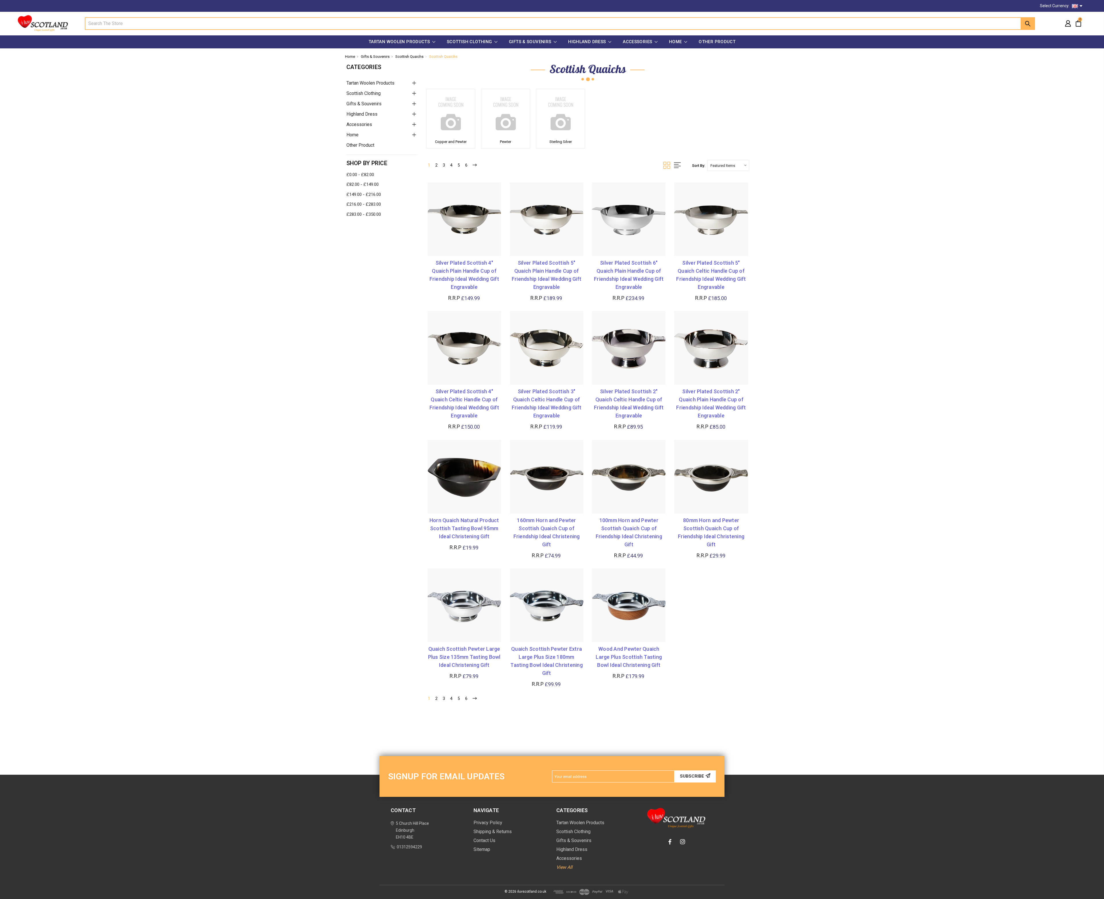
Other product (717, 41)
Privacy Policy (488, 822)
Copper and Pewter (451, 142)
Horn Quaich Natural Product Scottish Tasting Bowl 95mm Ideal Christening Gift (464, 528)
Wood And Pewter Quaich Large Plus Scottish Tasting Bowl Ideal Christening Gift (629, 657)
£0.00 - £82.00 (360, 174)
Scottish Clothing (470, 41)
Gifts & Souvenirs (531, 41)
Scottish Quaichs (409, 56)
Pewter (505, 142)
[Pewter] (505, 114)
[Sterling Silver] (560, 114)
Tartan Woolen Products (400, 41)
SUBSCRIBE (692, 776)
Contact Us (484, 840)
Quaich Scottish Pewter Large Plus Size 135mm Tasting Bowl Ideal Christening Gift (464, 657)
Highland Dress (587, 41)
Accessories (638, 41)
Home (676, 41)
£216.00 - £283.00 (363, 204)
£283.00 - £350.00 (363, 214)
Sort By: (698, 165)
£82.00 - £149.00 (362, 184)
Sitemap (482, 849)
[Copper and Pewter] (451, 114)
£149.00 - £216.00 (363, 194)
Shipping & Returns (493, 831)
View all (564, 867)
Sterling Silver (560, 142)
